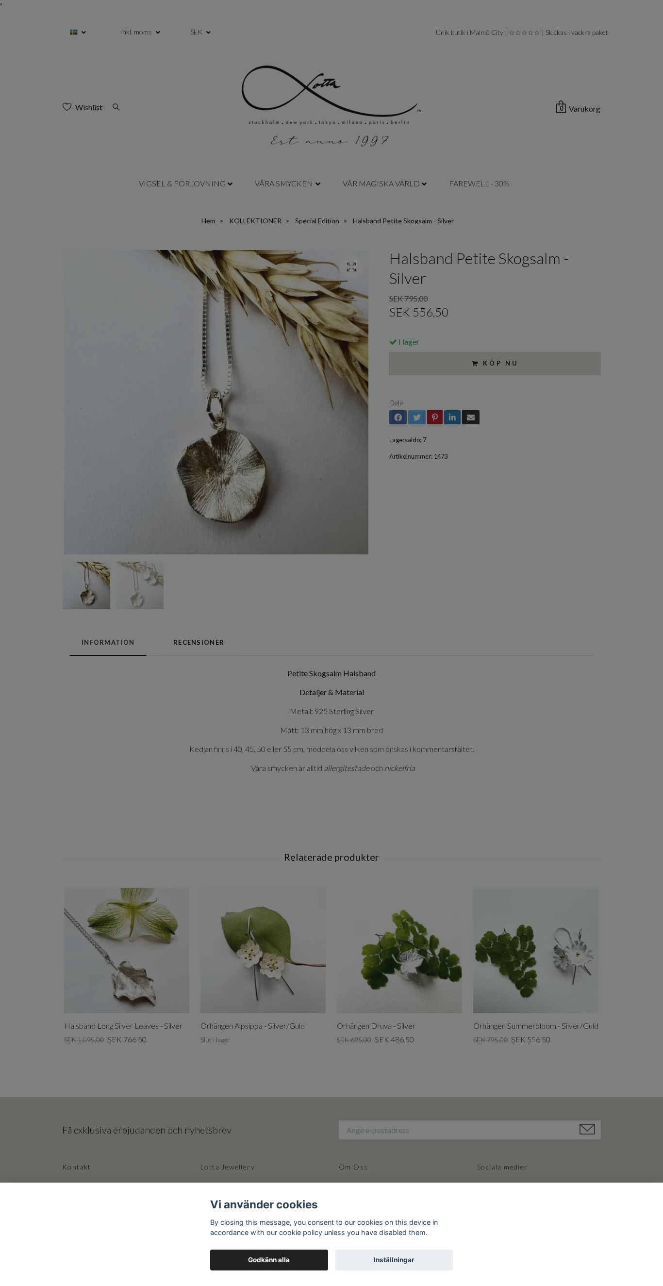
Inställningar (394, 1260)
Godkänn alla (269, 1260)
